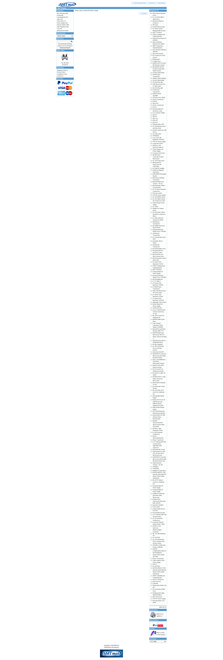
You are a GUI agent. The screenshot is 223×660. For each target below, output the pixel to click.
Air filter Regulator (158, 344)
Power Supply (61, 23)
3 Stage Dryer (157, 61)
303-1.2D (155, 118)
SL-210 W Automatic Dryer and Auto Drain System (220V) (159, 541)
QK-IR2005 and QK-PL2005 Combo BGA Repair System (158, 68)
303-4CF (155, 122)
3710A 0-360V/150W (158, 72)
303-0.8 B (155, 103)
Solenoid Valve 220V (158, 124)
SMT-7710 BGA (157, 32)
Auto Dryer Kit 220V (158, 352)
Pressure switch (157, 193)
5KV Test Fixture (157, 597)
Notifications (153, 610)
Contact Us (60, 76)
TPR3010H (156, 468)
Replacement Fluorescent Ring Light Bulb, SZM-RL (159, 501)
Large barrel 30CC (158, 143)
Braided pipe (156, 59)
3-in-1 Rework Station (159, 112)
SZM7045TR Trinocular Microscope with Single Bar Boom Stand (159, 355)
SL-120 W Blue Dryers (159, 197)
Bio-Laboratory (61, 13)
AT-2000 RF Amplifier (158, 168)
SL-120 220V (156, 537)
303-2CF (155, 120)
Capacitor (155, 583)
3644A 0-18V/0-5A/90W (159, 78)
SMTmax (116, 645)
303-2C (155, 564)
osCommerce (115, 647)
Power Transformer (158, 99)
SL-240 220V (65, 63)
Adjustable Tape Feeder (159, 302)
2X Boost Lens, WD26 (159, 97)
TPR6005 (155, 466)
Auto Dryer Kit (157, 581)
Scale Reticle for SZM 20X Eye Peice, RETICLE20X (159, 417)
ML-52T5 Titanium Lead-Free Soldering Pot (158, 482)
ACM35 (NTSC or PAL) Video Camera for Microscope (159, 378)
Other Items (60, 21)
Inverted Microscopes (159, 26)
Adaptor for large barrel (159, 470)
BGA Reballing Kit (157, 279)
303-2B (155, 101)
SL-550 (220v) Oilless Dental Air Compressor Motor (159, 214)
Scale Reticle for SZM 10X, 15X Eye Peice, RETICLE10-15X (159, 453)
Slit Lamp (155, 25)
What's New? (61, 50)
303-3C (155, 116)
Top (58, 8)
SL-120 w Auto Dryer (158, 160)
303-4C (155, 114)
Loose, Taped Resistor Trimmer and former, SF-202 (159, 311)
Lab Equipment (61, 17)
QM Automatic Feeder (159, 449)
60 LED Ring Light (158, 88)
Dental (59, 15)
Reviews (152, 628)
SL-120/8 (155, 206)
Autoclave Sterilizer (158, 505)
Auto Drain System (158, 53)
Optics (59, 19)
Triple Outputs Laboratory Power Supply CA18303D (158, 325)
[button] (139, 3)
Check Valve (156, 507)
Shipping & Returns (62, 70)
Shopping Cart (154, 10)
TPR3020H (156, 135)
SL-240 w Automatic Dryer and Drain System (158, 348)
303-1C (155, 107)
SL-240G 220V (157, 134)
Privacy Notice (61, 72)
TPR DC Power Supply (159, 141)
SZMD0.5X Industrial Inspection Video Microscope (158, 495)
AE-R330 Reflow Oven (159, 248)
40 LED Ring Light (158, 82)
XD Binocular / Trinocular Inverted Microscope (158, 156)
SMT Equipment (61, 26)
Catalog (63, 8)
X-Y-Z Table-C (157, 281)
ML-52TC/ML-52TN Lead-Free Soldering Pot (158, 392)
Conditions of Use (62, 74)
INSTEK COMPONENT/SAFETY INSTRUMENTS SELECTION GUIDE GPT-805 (159, 552)
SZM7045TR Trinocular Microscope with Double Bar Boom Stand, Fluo (159, 459)
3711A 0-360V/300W (158, 80)
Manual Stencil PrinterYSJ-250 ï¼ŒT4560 (157, 164)
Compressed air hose (159, 153)
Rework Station (61, 25)
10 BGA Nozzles (157, 308)
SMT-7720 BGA (157, 269)
